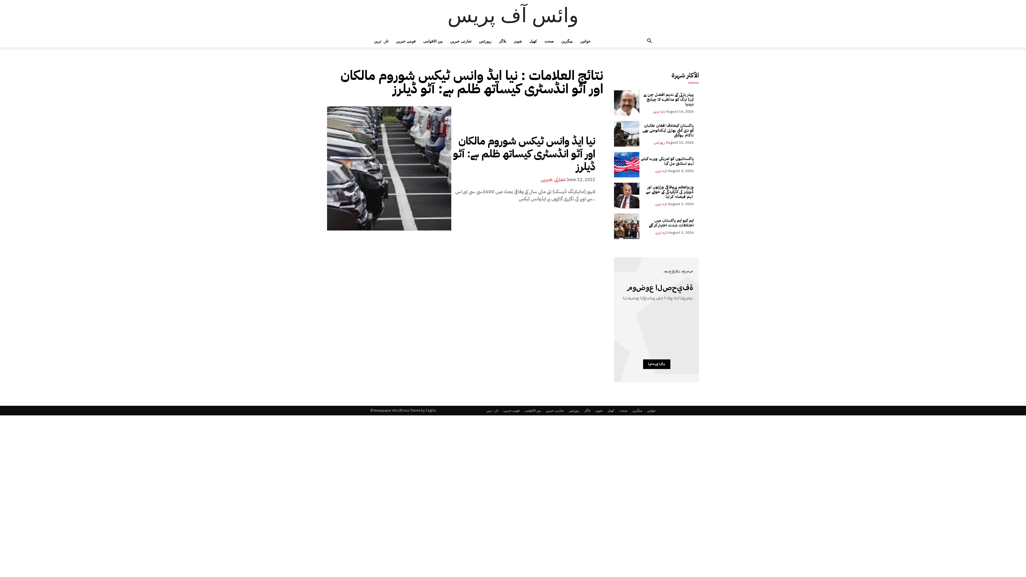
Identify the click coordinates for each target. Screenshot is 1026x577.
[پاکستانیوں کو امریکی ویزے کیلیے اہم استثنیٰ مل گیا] (626, 164)
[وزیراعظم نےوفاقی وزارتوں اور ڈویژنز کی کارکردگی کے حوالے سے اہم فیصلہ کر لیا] (626, 195)
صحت (549, 41)
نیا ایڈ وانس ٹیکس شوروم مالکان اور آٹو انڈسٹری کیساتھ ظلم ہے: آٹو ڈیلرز (524, 154)
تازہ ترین (381, 41)
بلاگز (502, 41)
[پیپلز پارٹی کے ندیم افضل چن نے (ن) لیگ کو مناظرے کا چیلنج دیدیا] (626, 103)
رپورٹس (485, 41)
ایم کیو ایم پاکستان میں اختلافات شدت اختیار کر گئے (671, 222)
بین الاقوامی (433, 41)
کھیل (533, 41)
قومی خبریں (406, 41)
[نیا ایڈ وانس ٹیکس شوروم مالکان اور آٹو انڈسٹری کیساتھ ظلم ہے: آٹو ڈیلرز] (389, 168)
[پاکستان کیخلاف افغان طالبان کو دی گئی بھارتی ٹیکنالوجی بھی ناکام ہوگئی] (626, 133)
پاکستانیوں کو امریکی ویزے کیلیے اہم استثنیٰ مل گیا (667, 161)
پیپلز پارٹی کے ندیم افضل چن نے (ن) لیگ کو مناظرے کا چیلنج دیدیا (668, 99)
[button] (649, 41)
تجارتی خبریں (461, 41)
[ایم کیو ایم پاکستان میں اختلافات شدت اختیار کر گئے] (626, 226)
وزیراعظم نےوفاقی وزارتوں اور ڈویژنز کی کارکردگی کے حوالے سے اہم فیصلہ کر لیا (670, 192)
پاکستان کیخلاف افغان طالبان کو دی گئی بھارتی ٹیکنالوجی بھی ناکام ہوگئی (668, 130)
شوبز (518, 41)
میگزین (567, 41)
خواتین (585, 41)
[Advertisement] (160, 455)
